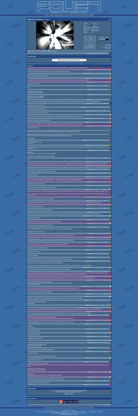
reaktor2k (106, 145)
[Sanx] (110, 86)
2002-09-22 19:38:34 (97, 250)
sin (108, 233)
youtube (108, 47)
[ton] (110, 342)
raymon (107, 111)
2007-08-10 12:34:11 (100, 348)
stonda (107, 333)
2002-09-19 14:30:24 (99, 227)
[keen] (49, 51)
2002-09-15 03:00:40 (99, 169)
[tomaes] (110, 173)
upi (30, 51)
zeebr (107, 340)
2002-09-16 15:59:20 (99, 212)
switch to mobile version (69, 410)
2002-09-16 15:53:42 (98, 208)
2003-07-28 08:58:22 (99, 320)
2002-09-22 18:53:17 (99, 246)
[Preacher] (110, 358)
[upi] (29, 51)
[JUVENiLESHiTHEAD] (110, 307)
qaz (108, 315)
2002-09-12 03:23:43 (100, 89)
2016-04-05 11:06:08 (99, 372)
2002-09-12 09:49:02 (97, 118)
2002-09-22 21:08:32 (99, 253)
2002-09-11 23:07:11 (99, 86)
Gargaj (107, 305)
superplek (106, 78)
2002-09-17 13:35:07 (99, 219)
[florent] (110, 158)
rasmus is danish (105, 107)
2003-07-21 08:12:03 (100, 315)
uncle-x (107, 294)
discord (97, 411)
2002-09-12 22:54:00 (95, 140)
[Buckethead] (110, 361)
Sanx (108, 86)
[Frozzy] (110, 329)
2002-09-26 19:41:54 (98, 294)
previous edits (69, 394)
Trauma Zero (106, 73)
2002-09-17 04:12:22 (95, 216)
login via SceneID (72, 402)
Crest (108, 169)
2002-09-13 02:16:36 (97, 145)
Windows (94, 23)
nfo (109, 19)
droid (108, 253)
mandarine (57, 411)
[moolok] (110, 162)
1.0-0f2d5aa (44, 411)
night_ (40, 51)
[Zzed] (110, 242)
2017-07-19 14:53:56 (99, 381)
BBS (83, 15)
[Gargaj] (110, 305)
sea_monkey (106, 216)
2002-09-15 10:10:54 (98, 173)
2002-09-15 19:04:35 (99, 197)
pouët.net (37, 411)
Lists (74, 15)
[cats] (110, 89)
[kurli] (110, 150)
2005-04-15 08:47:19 (99, 336)
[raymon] (110, 111)
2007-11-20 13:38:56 (98, 351)
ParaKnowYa (106, 140)
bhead (107, 53)
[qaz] (110, 315)
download (108, 45)
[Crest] (110, 169)
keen (51, 51)
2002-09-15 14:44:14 (97, 189)
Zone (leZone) (105, 286)
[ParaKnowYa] (110, 140)
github (84, 413)
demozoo (108, 46)
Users (65, 15)
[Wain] (110, 185)
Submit (91, 15)
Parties (61, 15)
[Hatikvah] (110, 118)
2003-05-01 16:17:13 (97, 305)
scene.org (80, 12)
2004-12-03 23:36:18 (98, 333)
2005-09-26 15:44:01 (99, 340)
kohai (107, 227)
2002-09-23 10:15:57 (99, 276)
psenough (106, 296)
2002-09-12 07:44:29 (98, 103)
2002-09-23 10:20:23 (99, 280)
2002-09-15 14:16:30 (99, 185)
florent (107, 158)
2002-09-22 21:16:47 (99, 257)
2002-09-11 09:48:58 (99, 69)
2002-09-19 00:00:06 (99, 223)
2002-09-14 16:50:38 (98, 162)
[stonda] (110, 333)
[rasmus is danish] (110, 107)
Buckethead (106, 361)
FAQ (87, 15)
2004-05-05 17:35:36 (97, 324)
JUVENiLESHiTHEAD (103, 307)
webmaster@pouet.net (75, 413)
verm (108, 94)
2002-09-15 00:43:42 (99, 165)
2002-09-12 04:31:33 (99, 94)
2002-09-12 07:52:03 (93, 107)
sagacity (107, 177)
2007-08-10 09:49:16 (100, 342)
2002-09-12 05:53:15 (99, 99)
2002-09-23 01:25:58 (99, 271)
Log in (46, 15)
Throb (44, 19)
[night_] (37, 51)
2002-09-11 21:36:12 (97, 78)
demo (93, 25)
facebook (61, 61)
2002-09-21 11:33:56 (99, 242)
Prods (51, 15)
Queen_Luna (106, 384)
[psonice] (110, 351)
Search (79, 15)
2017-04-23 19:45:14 (99, 377)
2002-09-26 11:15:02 (99, 290)
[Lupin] (110, 336)
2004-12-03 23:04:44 (98, 329)
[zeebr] (110, 340)
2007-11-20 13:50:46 (97, 358)
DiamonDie (106, 300)
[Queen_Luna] (110, 384)
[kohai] (110, 227)
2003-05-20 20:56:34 (91, 307)
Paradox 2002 (94, 29)
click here (71, 393)
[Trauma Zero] (110, 73)
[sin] (110, 233)
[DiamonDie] (110, 300)
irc (102, 411)
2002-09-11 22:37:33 (99, 82)
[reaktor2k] (110, 145)
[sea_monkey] (110, 216)
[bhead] (110, 53)
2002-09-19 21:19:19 (100, 233)
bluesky (77, 61)
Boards (70, 15)
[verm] (110, 94)
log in (104, 404)
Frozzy (107, 329)
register (109, 404)
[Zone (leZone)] (110, 286)
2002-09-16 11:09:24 (98, 201)
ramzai (107, 201)
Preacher (107, 358)
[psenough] (110, 296)
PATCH (63, 163)
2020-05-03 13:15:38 (95, 384)
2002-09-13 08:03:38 (100, 150)
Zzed (108, 242)
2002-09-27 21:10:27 (97, 296)
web (48, 19)
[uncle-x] (110, 294)
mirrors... (108, 48)
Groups (56, 15)
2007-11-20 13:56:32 (96, 361)
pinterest (69, 61)
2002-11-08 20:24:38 (96, 300)
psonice (107, 351)
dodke (107, 381)
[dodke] (110, 381)
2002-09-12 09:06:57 (97, 114)
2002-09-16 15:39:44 (99, 204)
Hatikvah (107, 118)
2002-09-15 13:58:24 (97, 177)
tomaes (107, 173)
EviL (59, 12)
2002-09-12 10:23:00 (99, 126)
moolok (107, 162)
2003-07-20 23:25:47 (99, 311)
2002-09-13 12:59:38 (99, 158)
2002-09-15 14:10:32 (99, 182)
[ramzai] (110, 201)
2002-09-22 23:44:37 (95, 267)
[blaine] (110, 99)
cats (108, 89)
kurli (108, 150)
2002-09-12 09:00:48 (98, 111)
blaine (107, 99)
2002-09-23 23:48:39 (94, 286)
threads (81, 61)
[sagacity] (110, 177)
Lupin (107, 336)
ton (108, 342)
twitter (65, 61)
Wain (108, 185)
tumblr (73, 61)
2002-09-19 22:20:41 (99, 237)
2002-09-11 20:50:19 (95, 73)
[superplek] (110, 78)
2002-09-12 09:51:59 (97, 122)
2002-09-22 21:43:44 (98, 261)
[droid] (110, 253)
